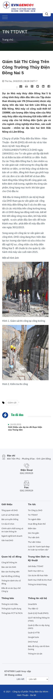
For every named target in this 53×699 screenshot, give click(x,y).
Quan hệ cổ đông (11, 556)
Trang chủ (7, 39)
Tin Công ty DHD (35, 510)
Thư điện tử (33, 608)
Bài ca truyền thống (9, 519)
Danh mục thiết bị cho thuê (39, 579)
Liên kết (20, 679)
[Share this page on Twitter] (37, 86)
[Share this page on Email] (21, 86)
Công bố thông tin (9, 562)
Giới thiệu (6, 504)
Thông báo (7, 598)
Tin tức (32, 504)
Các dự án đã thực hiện (38, 575)
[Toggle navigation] (5, 16)
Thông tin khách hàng (37, 584)
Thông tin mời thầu (9, 604)
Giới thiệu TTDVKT (35, 566)
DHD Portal (33, 641)
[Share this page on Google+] (32, 86)
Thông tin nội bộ (37, 598)
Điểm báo (32, 528)
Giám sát (12, 402)
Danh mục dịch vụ (35, 571)
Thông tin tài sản (35, 653)
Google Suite (33, 637)
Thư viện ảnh (33, 537)
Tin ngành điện (34, 519)
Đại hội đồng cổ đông (10, 576)
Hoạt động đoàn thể (36, 524)
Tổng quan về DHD (9, 510)
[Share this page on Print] (26, 86)
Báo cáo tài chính (8, 567)
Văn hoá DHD (7, 540)
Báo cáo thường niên (10, 571)
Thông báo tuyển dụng (11, 608)
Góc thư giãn (33, 533)
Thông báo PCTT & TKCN (12, 613)
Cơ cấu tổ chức (7, 524)
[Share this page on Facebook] (49, 86)
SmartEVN (32, 604)
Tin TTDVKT (33, 515)
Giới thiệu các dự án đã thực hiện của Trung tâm (25, 428)
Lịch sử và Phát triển (10, 515)
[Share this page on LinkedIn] (43, 86)
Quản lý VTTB (33, 632)
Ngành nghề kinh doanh (11, 536)
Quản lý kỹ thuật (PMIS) (38, 613)
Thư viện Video (34, 542)
